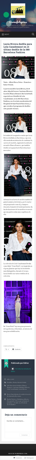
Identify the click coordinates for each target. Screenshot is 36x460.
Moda (15, 382)
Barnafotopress (18, 22)
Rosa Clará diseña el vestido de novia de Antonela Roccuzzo (19, 395)
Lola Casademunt (12, 389)
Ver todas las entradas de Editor (21, 370)
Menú (6, 34)
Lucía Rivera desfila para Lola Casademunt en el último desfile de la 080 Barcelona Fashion (17, 48)
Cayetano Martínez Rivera (21, 387)
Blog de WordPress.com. (18, 454)
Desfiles (9, 382)
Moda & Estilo (21, 382)
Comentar (25, 435)
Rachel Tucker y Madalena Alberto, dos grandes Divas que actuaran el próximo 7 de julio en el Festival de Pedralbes (18, 402)
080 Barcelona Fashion (14, 386)
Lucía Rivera (23, 389)
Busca (32, 34)
